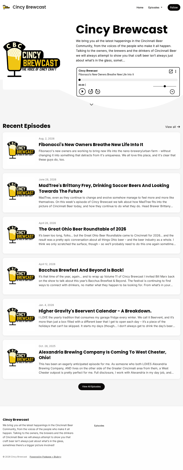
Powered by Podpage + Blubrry (45, 456)
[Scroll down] (91, 105)
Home (140, 7)
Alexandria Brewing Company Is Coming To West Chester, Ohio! (102, 355)
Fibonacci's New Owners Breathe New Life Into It (91, 145)
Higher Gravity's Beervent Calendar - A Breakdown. (95, 311)
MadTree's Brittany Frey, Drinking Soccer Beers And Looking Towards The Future (104, 188)
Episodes (154, 7)
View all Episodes (91, 386)
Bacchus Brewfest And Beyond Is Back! (81, 270)
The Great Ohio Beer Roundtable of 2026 (82, 229)
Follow (174, 7)
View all (171, 127)
